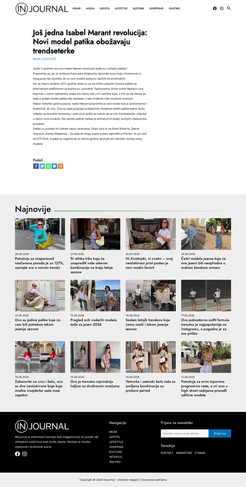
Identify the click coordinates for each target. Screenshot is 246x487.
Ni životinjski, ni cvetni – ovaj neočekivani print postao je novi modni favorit (149, 263)
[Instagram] (221, 8)
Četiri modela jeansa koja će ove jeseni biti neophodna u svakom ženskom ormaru (203, 263)
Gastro (174, 8)
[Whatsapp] (48, 166)
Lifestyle (121, 8)
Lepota (104, 8)
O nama (200, 453)
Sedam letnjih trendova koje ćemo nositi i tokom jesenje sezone (148, 324)
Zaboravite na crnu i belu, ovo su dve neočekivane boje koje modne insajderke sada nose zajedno (39, 388)
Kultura (138, 8)
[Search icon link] (229, 8)
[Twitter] (42, 166)
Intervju (115, 457)
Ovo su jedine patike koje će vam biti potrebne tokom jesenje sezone (37, 324)
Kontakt (167, 453)
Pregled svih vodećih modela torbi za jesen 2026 (93, 322)
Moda (90, 8)
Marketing (184, 453)
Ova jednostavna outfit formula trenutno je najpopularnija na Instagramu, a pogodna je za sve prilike (205, 326)
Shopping (156, 8)
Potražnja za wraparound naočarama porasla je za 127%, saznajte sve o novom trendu (39, 263)
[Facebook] (215, 8)
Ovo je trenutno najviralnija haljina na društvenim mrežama (94, 384)
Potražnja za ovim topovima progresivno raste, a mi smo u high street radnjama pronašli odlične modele (204, 388)
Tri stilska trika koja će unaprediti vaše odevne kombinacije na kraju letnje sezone (91, 265)
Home (77, 8)
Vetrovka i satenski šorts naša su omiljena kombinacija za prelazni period (150, 386)
